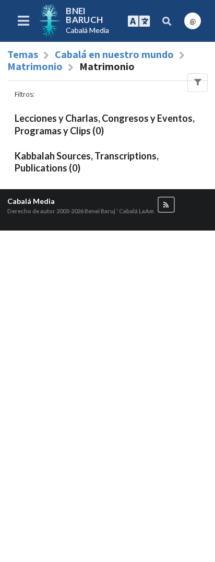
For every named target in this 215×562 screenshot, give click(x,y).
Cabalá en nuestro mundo (114, 54)
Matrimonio (35, 66)
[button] (166, 205)
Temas (22, 54)
